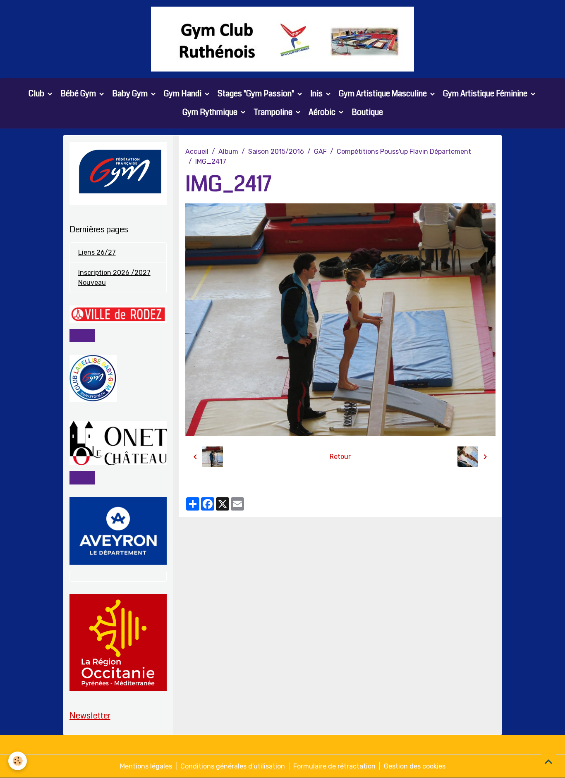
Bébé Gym (79, 93)
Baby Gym (130, 93)
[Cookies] (17, 761)
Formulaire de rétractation (334, 766)
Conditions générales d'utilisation (232, 766)
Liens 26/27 (97, 252)
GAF (320, 151)
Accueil (196, 151)
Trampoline (274, 112)
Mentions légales (146, 766)
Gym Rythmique (210, 112)
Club (37, 93)
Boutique (367, 112)
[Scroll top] (548, 761)
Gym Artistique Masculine (384, 93)
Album (228, 151)
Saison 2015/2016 (276, 151)
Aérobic (323, 112)
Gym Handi (183, 93)
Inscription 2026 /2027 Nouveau (114, 277)
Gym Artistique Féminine (486, 93)
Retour (340, 457)
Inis (317, 93)
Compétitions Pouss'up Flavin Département (404, 151)
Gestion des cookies (414, 766)
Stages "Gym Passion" (257, 93)
